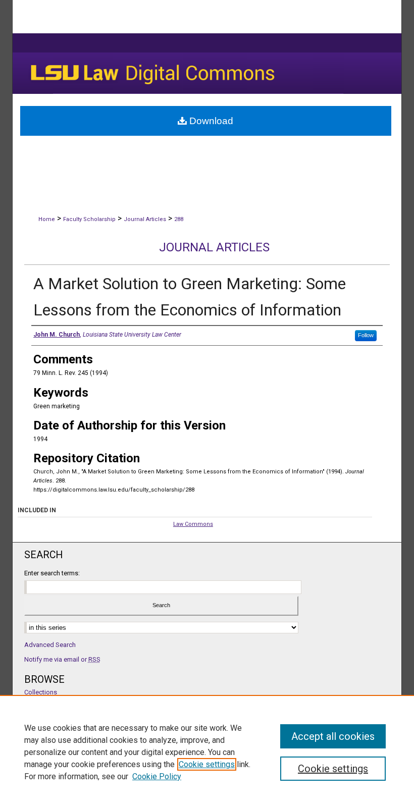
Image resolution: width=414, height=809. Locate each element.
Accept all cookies (333, 736)
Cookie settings (207, 764)
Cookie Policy (156, 776)
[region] (207, 752)
